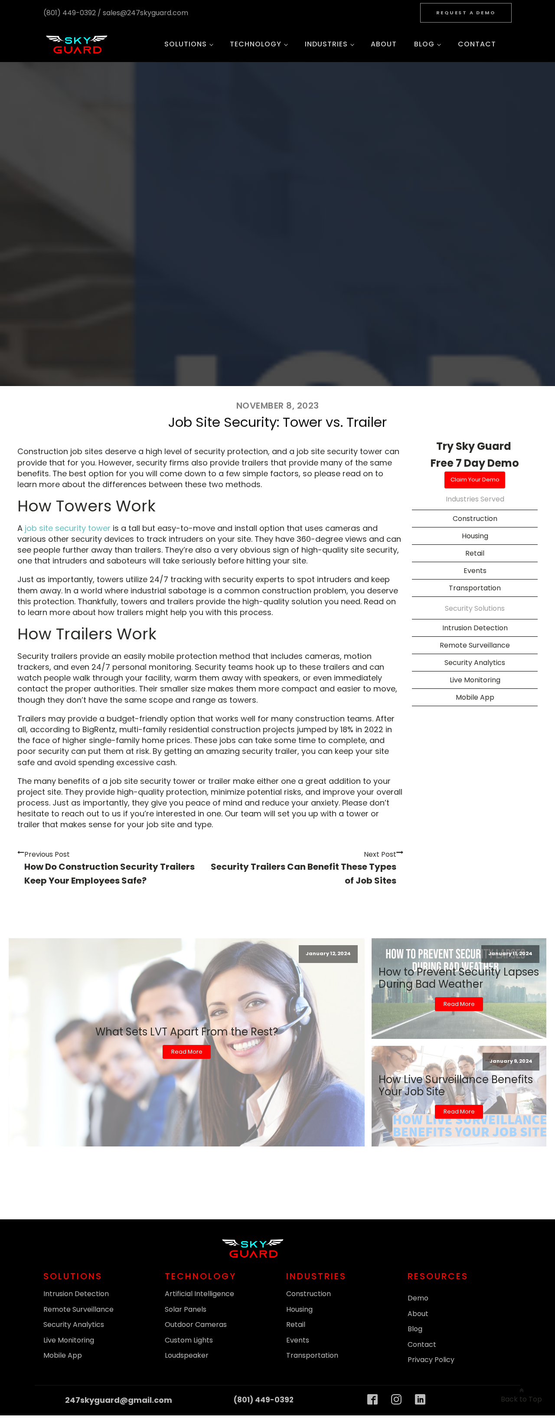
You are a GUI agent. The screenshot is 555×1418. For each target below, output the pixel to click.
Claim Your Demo (475, 479)
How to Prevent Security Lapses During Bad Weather (459, 978)
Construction (475, 519)
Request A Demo (466, 12)
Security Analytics (73, 1325)
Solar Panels (185, 1309)
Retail (474, 553)
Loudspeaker (187, 1355)
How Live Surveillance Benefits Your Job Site (456, 1086)
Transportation (312, 1355)
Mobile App (62, 1355)
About (384, 44)
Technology (255, 44)
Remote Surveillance (78, 1309)
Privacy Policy (431, 1360)
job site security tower (68, 528)
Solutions (185, 44)
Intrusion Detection (475, 628)
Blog (424, 44)
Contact (477, 44)
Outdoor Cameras (196, 1325)
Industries (326, 44)
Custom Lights (189, 1340)
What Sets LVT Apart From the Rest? (186, 1032)
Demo (418, 1298)
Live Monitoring (68, 1340)
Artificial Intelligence (199, 1294)
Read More (186, 1051)
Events (297, 1340)
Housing (475, 536)
